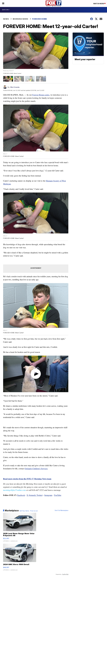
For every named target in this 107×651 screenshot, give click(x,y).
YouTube (57, 495)
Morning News (20, 19)
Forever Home (39, 19)
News (6, 19)
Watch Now (98, 4)
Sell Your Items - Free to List (29, 511)
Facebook (21, 495)
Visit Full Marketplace (61, 510)
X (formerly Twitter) (35, 495)
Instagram (48, 495)
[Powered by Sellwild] (65, 574)
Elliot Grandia (14, 87)
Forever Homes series (40, 94)
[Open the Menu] (3, 3)
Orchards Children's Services (36, 468)
